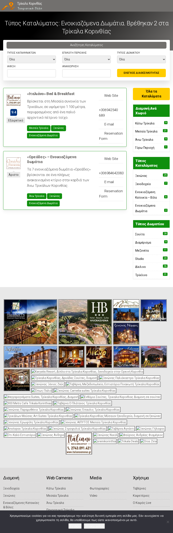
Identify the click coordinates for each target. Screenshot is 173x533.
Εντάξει (75, 526)
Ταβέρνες (139, 488)
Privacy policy (94, 526)
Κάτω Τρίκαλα (144, 123)
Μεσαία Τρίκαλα (38, 128)
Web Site (110, 95)
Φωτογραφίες (99, 488)
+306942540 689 (108, 112)
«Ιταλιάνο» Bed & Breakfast (50, 93)
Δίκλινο (140, 267)
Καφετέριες (141, 495)
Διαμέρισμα (143, 242)
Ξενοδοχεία (11, 488)
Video (93, 495)
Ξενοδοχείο (143, 184)
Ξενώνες (9, 495)
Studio (139, 258)
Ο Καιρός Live (142, 502)
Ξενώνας (58, 128)
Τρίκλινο (141, 275)
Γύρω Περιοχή (144, 147)
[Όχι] (168, 522)
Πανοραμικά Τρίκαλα (60, 510)
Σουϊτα (140, 234)
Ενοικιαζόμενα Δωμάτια (43, 135)
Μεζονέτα (142, 250)
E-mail (108, 124)
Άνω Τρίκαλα (36, 196)
